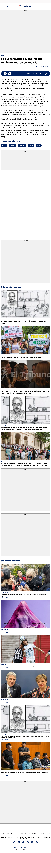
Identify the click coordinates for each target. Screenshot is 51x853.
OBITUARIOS (27, 833)
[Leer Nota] (5, 73)
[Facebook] (28, 842)
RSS (37, 845)
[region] (11, 31)
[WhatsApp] (32, 842)
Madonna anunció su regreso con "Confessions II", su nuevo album (18, 631)
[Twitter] (23, 842)
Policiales (4, 319)
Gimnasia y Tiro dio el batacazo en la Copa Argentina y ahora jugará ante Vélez (21, 666)
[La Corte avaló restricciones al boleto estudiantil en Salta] (25, 340)
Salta (3, 355)
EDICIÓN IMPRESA (5, 833)
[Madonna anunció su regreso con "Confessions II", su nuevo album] (25, 614)
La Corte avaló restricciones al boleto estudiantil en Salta (21, 357)
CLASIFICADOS (34, 833)
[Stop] (9, 73)
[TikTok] (19, 842)
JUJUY (22, 833)
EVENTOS (48, 833)
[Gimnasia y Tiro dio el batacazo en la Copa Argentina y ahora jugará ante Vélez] (25, 649)
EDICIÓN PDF (41, 833)
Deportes (3, 55)
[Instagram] (37, 842)
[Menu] (3, 6)
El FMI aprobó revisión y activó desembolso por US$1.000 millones (18, 701)
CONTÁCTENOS (28, 845)
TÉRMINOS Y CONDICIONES (18, 845)
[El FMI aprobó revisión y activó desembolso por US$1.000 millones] (25, 684)
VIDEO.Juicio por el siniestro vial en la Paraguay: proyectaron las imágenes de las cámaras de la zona (25, 773)
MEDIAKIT (34, 845)
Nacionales (4, 592)
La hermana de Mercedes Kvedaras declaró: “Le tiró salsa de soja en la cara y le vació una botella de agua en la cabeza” (25, 392)
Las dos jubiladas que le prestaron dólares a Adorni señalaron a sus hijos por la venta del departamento (23, 595)
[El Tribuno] (25, 6)
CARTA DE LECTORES (15, 833)
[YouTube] (14, 842)
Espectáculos (5, 629)
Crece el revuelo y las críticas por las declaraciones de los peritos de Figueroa (24, 322)
